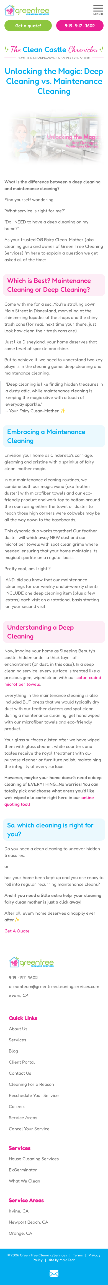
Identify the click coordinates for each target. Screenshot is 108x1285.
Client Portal (22, 1062)
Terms (78, 1255)
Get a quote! (28, 25)
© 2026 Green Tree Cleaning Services (37, 1255)
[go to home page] (41, 10)
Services (17, 1039)
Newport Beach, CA (28, 1222)
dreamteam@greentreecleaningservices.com (54, 986)
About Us (18, 1028)
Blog (13, 1051)
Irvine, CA (19, 1211)
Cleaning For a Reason (31, 1084)
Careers (17, 1106)
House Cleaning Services (34, 1158)
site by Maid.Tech (61, 1260)
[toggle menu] (98, 10)
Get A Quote (17, 931)
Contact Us (20, 1073)
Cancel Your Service (29, 1128)
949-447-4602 (80, 25)
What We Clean (24, 1181)
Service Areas (23, 1117)
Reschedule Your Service (34, 1095)
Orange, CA (20, 1233)
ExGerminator (23, 1169)
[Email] (54, 1274)
